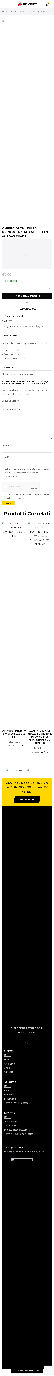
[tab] (10, 335)
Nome (6, 445)
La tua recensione (12, 409)
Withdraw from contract (27, 1371)
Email (5, 457)
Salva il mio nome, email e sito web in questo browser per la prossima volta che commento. (28, 473)
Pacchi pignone (36, 11)
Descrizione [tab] (10, 335)
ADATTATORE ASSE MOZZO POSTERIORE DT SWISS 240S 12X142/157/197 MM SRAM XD (40, 737)
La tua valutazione (11, 401)
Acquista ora (28, 309)
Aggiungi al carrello (28, 296)
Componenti (18, 11)
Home (5, 11)
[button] (3, 770)
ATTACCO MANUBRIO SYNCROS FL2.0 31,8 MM (14, 734)
